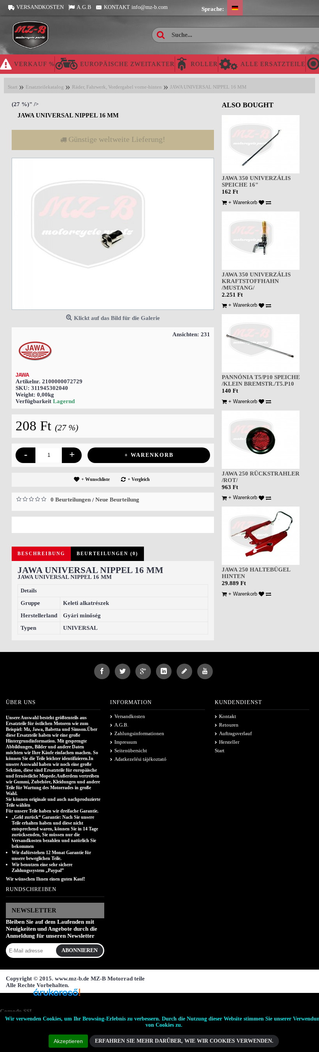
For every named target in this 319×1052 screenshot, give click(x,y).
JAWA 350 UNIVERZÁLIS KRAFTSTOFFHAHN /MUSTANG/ (256, 281)
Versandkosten (129, 717)
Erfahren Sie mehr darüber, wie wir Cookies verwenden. (184, 1041)
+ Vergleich (139, 479)
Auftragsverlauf (235, 734)
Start (219, 751)
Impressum (125, 742)
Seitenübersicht (130, 751)
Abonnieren (79, 951)
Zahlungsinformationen (139, 734)
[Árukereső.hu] (56, 995)
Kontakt (227, 717)
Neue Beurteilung (117, 499)
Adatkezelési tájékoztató (140, 759)
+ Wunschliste (95, 479)
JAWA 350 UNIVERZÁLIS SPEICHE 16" (256, 181)
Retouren (228, 725)
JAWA (22, 375)
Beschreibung (41, 554)
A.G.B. (121, 725)
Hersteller (229, 742)
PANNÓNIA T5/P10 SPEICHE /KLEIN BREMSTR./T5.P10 (261, 380)
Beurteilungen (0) (107, 554)
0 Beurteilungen (71, 499)
